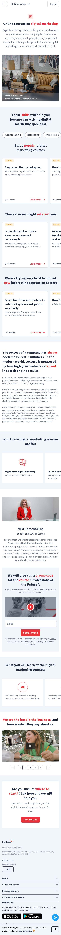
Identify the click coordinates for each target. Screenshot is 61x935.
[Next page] (48, 767)
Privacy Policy (37, 641)
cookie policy (25, 931)
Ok (55, 929)
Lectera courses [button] (10, 891)
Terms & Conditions (22, 641)
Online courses (18, 4)
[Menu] (5, 4)
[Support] (55, 917)
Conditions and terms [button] (13, 897)
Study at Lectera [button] (10, 884)
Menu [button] (5, 878)
